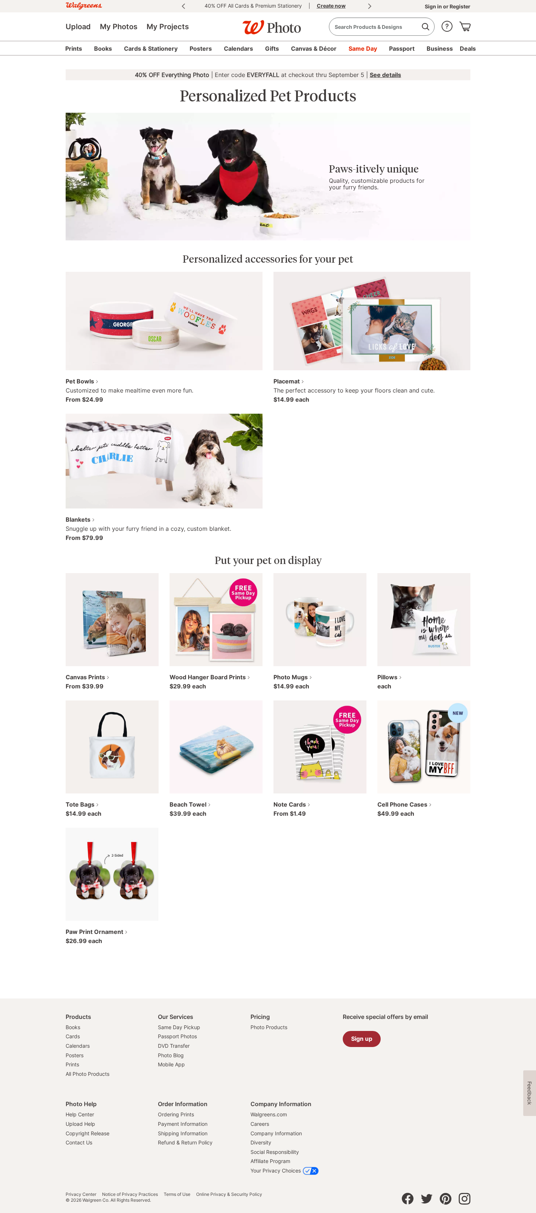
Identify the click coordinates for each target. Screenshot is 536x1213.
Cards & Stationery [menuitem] (151, 48)
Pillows (387, 677)
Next (369, 6)
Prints (72, 1064)
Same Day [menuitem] (363, 48)
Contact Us (79, 1142)
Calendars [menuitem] (238, 48)
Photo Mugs (290, 677)
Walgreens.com (268, 1114)
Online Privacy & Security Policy (229, 1194)
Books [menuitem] (103, 48)
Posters (74, 1055)
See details (385, 74)
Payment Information (182, 1124)
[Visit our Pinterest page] (445, 1200)
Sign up (361, 1038)
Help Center (80, 1114)
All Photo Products (87, 1074)
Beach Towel (188, 804)
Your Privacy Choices (275, 1170)
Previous (183, 6)
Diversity (260, 1142)
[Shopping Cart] (464, 24)
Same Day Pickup (179, 1027)
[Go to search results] (425, 27)
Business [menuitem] (440, 48)
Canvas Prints (85, 677)
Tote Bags (80, 804)
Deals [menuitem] (468, 48)
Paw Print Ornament (94, 931)
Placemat (286, 381)
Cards (73, 1036)
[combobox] (382, 27)
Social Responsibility (274, 1152)
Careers (259, 1124)
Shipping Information (182, 1133)
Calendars (78, 1046)
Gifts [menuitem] (272, 48)
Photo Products (268, 1027)
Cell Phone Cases (402, 804)
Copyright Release (87, 1133)
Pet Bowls (80, 381)
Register (459, 6)
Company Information (276, 1133)
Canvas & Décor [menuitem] (314, 48)
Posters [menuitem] (201, 48)
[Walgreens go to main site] (84, 5)
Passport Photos (177, 1036)
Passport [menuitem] (402, 48)
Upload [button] (78, 26)
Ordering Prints (176, 1114)
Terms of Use (177, 1194)
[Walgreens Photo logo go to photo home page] (268, 23)
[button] (447, 24)
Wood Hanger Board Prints (208, 677)
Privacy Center (81, 1194)
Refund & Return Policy (185, 1142)
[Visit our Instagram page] (464, 1200)
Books (73, 1027)
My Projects (168, 26)
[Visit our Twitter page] (426, 1200)
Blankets (78, 519)
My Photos (118, 26)
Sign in (434, 6)
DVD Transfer (174, 1046)
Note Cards (289, 804)
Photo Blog (171, 1055)
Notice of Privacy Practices (130, 1194)
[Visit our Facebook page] (407, 1200)
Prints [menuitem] (73, 48)
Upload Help (80, 1124)
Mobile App (171, 1064)
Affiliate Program (270, 1161)
